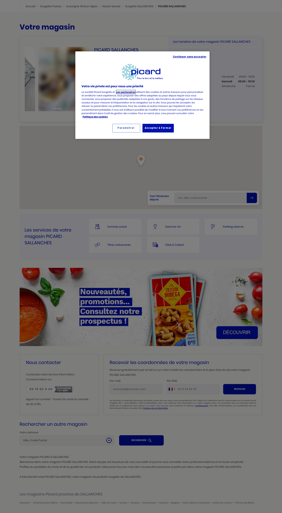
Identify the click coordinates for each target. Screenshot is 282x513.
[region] (142, 95)
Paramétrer (126, 128)
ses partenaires (125, 92)
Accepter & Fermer (158, 128)
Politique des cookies (95, 116)
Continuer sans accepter (189, 56)
